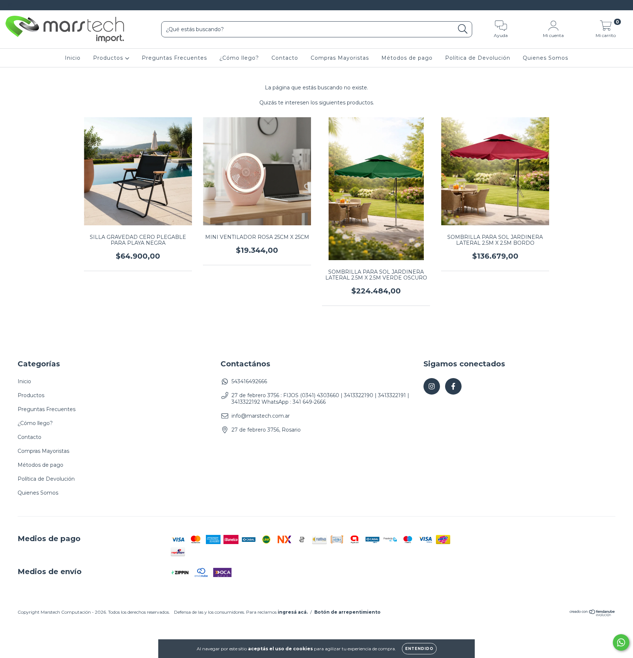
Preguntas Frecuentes (174, 58)
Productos (109, 58)
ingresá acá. (293, 612)
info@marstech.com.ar (261, 416)
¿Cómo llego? (239, 58)
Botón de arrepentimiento (347, 612)
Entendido (419, 648)
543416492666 (249, 381)
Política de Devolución (477, 58)
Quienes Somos (545, 58)
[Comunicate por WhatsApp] (621, 642)
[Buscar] (462, 29)
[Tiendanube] (592, 614)
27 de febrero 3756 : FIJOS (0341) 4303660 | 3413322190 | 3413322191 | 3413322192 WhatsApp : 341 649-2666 (320, 398)
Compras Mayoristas (340, 58)
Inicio (73, 58)
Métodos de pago (407, 58)
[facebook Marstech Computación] (21, 5)
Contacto (284, 58)
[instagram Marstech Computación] (10, 5)
